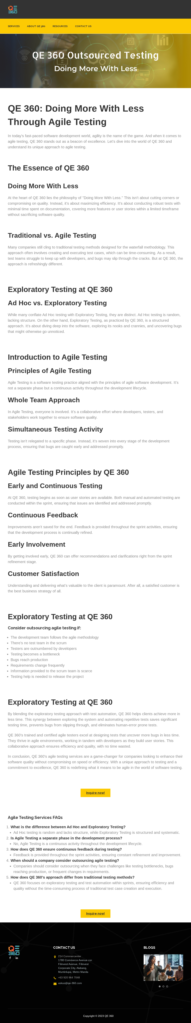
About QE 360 (36, 26)
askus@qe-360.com (70, 983)
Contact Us (83, 26)
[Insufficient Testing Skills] (163, 967)
